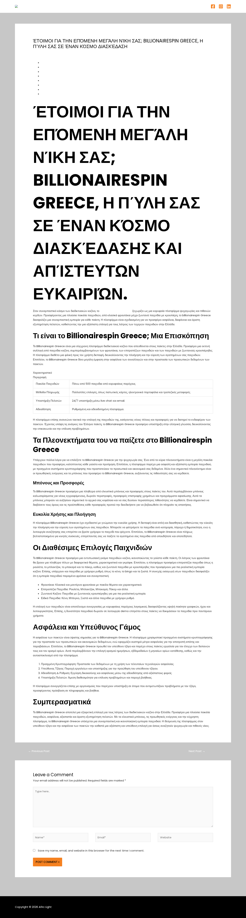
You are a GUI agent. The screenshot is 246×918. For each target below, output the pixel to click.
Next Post (197, 751)
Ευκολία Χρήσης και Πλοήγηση (59, 80)
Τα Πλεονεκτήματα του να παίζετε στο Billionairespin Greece (78, 72)
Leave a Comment (45, 53)
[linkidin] (229, 6)
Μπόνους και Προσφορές (56, 76)
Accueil (98, 6)
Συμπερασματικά (51, 94)
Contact (147, 6)
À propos (114, 6)
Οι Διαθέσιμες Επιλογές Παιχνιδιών (62, 85)
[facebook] (213, 6)
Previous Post (39, 751)
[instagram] (221, 6)
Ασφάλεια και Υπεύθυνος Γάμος (60, 89)
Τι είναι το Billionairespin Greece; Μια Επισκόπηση (72, 67)
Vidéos (131, 6)
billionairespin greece (116, 311)
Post (64, 53)
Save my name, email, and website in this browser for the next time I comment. (91, 850)
